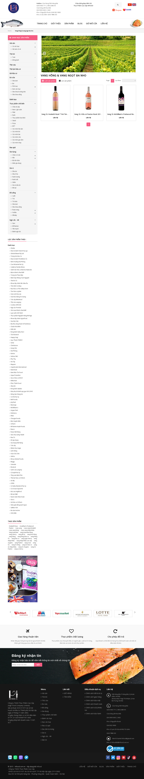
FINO (12, 416)
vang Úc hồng (16, 545)
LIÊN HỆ (82, 766)
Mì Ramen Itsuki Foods (18, 426)
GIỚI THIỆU (120, 766)
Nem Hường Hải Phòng (18, 262)
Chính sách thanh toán (94, 704)
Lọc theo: (118, 80)
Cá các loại (15, 46)
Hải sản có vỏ (16, 49)
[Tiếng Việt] (130, 4)
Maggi (13, 462)
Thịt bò (12, 54)
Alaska (13, 248)
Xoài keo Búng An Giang (18, 297)
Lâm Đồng (14, 451)
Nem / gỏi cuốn (17, 110)
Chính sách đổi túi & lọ (94, 693)
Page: (108, 80)
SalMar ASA (14, 508)
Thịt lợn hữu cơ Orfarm (18, 478)
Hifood (39, 766)
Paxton (11, 528)
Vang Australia (13, 532)
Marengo (13, 405)
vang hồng (12, 536)
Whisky (14, 215)
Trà (13, 199)
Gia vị (12, 168)
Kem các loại (16, 89)
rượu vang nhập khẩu (27, 530)
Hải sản (12, 43)
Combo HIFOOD (16, 305)
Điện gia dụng (16, 163)
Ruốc (13, 115)
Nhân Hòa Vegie (16, 448)
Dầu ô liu (15, 174)
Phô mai (15, 86)
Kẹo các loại (46, 722)
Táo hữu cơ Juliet (16, 291)
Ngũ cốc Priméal (16, 308)
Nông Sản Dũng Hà (17, 394)
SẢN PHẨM (110, 766)
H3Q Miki (13, 513)
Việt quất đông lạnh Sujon (19, 505)
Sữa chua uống (17, 94)
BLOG (101, 766)
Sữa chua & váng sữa (19, 92)
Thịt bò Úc (14, 281)
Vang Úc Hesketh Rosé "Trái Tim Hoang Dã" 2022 (61, 114)
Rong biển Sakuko (16, 389)
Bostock (13, 467)
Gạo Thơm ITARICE (16, 340)
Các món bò (16, 131)
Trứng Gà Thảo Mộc (17, 275)
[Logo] (13, 695)
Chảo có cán (16, 155)
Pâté (13, 112)
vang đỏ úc (21, 534)
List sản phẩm (66, 81)
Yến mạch (15, 229)
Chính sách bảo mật (93, 700)
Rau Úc (13, 437)
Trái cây (13, 445)
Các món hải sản (17, 129)
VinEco (13, 456)
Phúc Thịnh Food (16, 383)
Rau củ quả (46, 725)
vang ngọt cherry (26, 538)
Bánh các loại (47, 718)
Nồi (13, 158)
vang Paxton (18, 543)
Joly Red (13, 402)
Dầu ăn (14, 171)
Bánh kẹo (13, 99)
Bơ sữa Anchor (15, 510)
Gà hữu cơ (13, 73)
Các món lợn (16, 134)
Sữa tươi (15, 81)
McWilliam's (14, 408)
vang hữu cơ (15, 538)
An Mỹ (13, 481)
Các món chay (16, 143)
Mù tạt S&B (14, 494)
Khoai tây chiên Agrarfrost (19, 318)
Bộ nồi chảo (16, 160)
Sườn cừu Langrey (16, 470)
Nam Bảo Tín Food (17, 372)
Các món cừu (16, 137)
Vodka (14, 212)
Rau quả (13, 147)
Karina (13, 353)
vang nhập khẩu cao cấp (24, 541)
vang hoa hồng (32, 534)
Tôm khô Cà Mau (16, 286)
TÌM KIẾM (67, 697)
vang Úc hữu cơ (27, 545)
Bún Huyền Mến (16, 421)
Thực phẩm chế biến (17, 103)
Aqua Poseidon (15, 375)
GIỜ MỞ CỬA (92, 766)
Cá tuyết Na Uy (15, 472)
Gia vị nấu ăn (16, 185)
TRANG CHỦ (131, 766)
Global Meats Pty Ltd (17, 253)
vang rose (28, 543)
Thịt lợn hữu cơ (15, 69)
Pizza (14, 123)
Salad (14, 121)
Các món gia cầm (17, 140)
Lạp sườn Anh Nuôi (17, 313)
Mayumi (13, 364)
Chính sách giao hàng (93, 697)
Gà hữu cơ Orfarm (16, 502)
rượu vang (18, 528)
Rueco (13, 429)
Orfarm (13, 424)
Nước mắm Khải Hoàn (18, 497)
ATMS (12, 483)
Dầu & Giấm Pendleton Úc (19, 259)
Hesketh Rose (13, 526)
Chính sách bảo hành (93, 713)
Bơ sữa (12, 77)
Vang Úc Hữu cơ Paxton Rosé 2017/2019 (90, 114)
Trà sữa (14, 201)
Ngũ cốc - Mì (14, 220)
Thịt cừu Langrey (16, 302)
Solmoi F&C (14, 356)
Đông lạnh (15, 60)
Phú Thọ (13, 359)
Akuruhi (13, 386)
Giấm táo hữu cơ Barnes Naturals (21, 270)
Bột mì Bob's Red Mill (17, 272)
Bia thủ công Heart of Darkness (20, 324)
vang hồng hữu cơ (23, 536)
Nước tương (16, 177)
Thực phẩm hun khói (18, 118)
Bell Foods (14, 399)
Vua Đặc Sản (14, 321)
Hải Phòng (14, 351)
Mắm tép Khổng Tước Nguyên (20, 278)
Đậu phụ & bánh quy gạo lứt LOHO (22, 391)
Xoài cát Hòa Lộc (16, 294)
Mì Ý (13, 126)
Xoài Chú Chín (15, 454)
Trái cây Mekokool (16, 299)
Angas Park (14, 410)
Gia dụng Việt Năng (17, 443)
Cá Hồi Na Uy (15, 397)
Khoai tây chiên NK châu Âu (19, 283)
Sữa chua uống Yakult (17, 435)
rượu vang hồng (14, 530)
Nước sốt (15, 179)
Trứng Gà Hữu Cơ (16, 256)
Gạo (13, 223)
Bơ (13, 83)
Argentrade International (18, 367)
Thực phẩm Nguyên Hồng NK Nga (21, 316)
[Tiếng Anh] (134, 4)
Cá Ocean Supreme (17, 489)
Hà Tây (13, 362)
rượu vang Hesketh (30, 528)
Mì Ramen (15, 226)
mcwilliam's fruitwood (27, 526)
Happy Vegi (14, 337)
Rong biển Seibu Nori (17, 332)
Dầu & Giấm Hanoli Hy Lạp (19, 251)
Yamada (13, 464)
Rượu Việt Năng (15, 432)
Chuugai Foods (15, 418)
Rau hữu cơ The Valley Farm (19, 289)
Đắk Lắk (13, 329)
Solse (12, 343)
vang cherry (12, 534)
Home (10, 31)
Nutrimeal (14, 370)
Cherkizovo (14, 345)
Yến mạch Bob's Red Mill (18, 310)
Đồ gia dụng (14, 440)
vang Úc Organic (23, 547)
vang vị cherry (18, 549)
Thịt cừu (13, 65)
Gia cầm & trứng (48, 729)
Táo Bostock (15, 335)
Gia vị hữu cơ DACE (17, 378)
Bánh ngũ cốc (16, 231)
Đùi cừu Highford (16, 491)
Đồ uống (13, 193)
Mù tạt (14, 188)
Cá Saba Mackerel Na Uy (18, 486)
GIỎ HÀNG (68, 693)
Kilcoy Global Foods (17, 459)
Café (13, 196)
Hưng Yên (14, 348)
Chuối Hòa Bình (15, 326)
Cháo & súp (16, 107)
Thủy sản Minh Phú (16, 475)
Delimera (14, 413)
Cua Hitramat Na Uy (17, 264)
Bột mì (44, 740)
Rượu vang (15, 210)
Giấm (14, 182)
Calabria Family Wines (18, 267)
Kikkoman (14, 381)
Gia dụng (13, 152)
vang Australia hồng (26, 532)
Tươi (13, 57)
